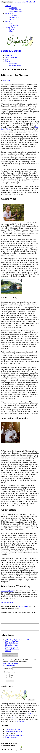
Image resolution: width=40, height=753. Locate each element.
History (11, 23)
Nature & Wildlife (15, 10)
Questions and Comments (13, 731)
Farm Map (8, 55)
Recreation (13, 8)
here (13, 717)
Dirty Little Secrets (11, 643)
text (11, 677)
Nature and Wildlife (11, 57)
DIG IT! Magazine (22, 606)
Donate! (31, 700)
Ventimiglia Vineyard (12, 649)
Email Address (8, 668)
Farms (11, 19)
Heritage (8, 21)
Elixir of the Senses (11, 645)
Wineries (8, 651)
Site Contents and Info (12, 729)
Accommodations (15, 65)
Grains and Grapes (11, 647)
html (11, 675)
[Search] (13, 35)
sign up (30, 713)
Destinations (9, 13)
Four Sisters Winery (7, 591)
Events (11, 29)
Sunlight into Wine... (8, 602)
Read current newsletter (10, 663)
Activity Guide (10, 27)
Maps (11, 31)
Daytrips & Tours (15, 17)
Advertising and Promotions (14, 735)
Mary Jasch (6, 80)
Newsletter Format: (9, 672)
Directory (8, 61)
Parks (7, 59)
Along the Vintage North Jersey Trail (17, 639)
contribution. (20, 721)
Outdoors (8, 6)
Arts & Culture (14, 25)
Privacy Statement (9, 665)
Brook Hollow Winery (12, 641)
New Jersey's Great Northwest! (24, 2)
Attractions (13, 15)
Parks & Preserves (15, 11)
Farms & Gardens (11, 50)
